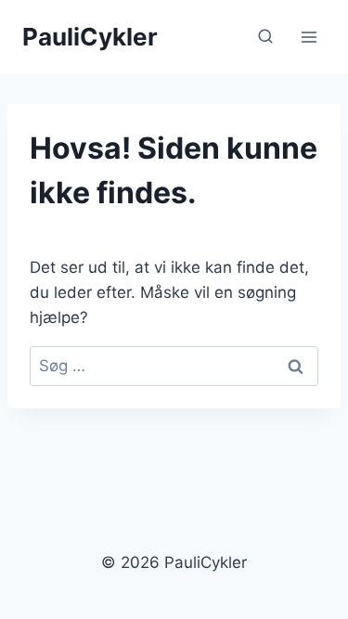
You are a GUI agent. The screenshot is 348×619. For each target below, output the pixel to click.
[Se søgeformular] (265, 37)
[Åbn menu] (308, 36)
